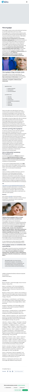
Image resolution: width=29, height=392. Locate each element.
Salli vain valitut (18, 390)
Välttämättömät (8, 387)
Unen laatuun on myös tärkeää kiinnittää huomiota (12, 185)
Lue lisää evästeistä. (21, 385)
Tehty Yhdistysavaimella (19, 371)
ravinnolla (10, 196)
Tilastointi (15, 387)
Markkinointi (22, 387)
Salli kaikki (25, 390)
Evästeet (4, 371)
